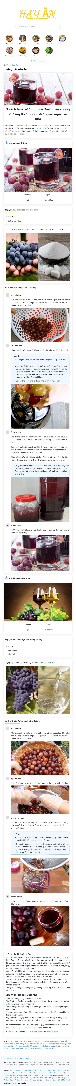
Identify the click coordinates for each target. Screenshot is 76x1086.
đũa (53, 662)
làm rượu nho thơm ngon (44, 1041)
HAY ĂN (6, 65)
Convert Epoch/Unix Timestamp (51, 1073)
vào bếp (42, 128)
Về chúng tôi (8, 1058)
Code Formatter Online (12, 1073)
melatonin (10, 1004)
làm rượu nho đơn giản (17, 1044)
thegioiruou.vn (52, 1032)
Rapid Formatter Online (38, 1077)
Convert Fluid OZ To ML (61, 1080)
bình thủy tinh (33, 229)
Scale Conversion (33, 1075)
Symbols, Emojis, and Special (40, 1080)
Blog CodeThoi (32, 1070)
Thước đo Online (19, 1070)
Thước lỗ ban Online (47, 1070)
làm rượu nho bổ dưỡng (21, 1048)
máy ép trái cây (20, 229)
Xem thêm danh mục (38, 61)
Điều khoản (19, 1058)
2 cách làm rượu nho (26, 1041)
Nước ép (14, 65)
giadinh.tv (40, 1032)
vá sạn (18, 457)
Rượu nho (14, 1041)
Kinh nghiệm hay (63, 1070)
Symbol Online (47, 1075)
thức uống (20, 125)
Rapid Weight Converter (19, 1080)
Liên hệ (28, 1058)
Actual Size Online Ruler (19, 1077)
